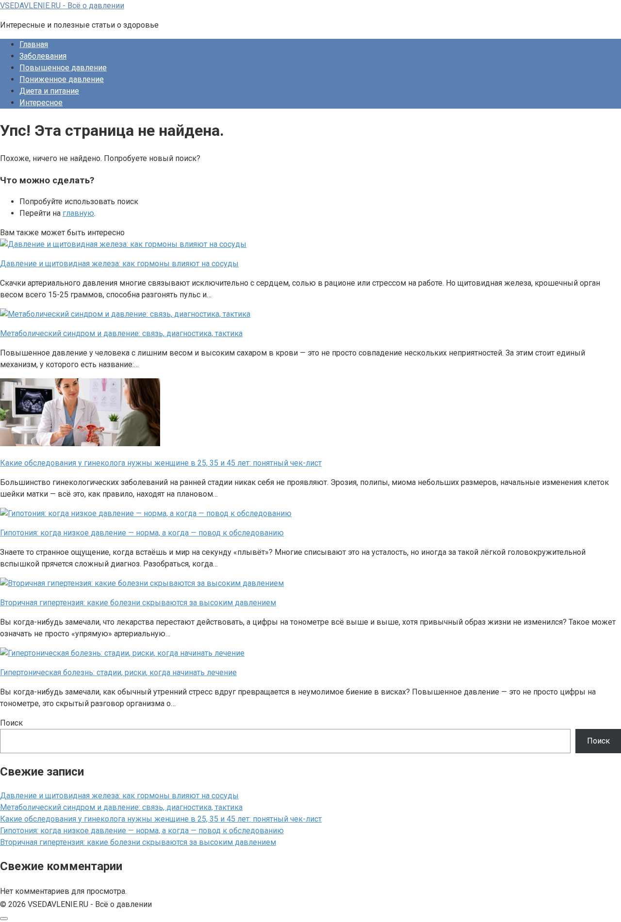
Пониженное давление (61, 79)
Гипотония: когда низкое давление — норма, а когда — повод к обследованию (142, 830)
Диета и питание (49, 91)
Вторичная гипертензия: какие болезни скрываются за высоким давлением (138, 842)
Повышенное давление (63, 67)
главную (78, 213)
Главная (33, 44)
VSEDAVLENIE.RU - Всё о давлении (62, 5)
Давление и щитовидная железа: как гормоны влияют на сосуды (119, 795)
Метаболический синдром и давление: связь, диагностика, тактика (121, 807)
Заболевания (42, 56)
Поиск (11, 723)
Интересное (41, 102)
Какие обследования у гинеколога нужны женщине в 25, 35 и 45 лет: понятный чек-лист (161, 819)
